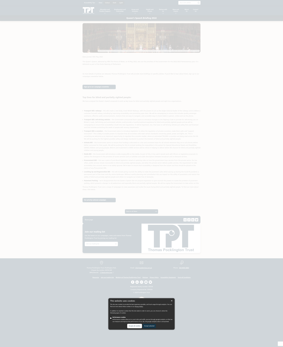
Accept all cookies (134, 326)
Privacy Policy (139, 306)
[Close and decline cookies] (172, 301)
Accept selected (149, 326)
